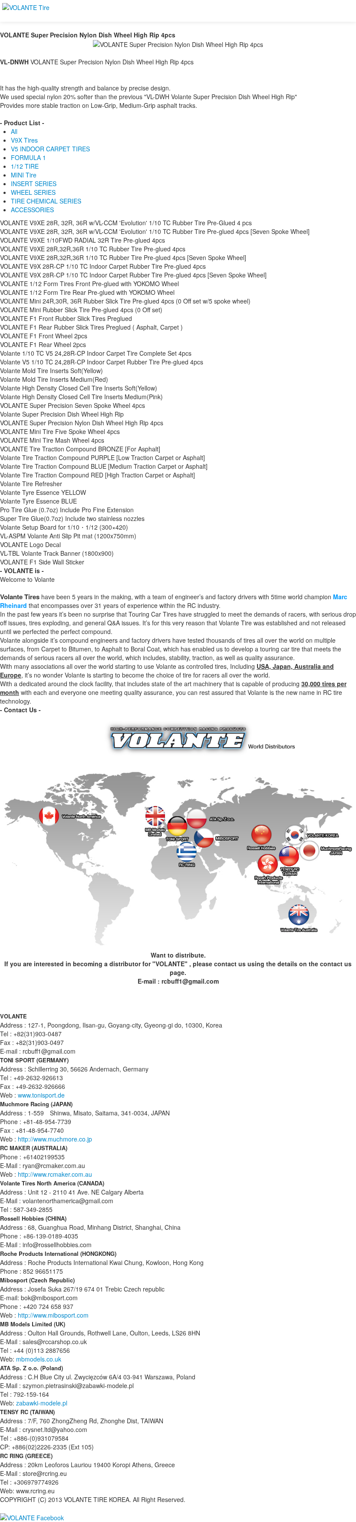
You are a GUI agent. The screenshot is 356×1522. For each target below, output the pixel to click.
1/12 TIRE (25, 166)
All (14, 131)
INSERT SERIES (33, 183)
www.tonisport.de (41, 1095)
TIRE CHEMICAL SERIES (46, 201)
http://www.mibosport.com (53, 1315)
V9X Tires (24, 140)
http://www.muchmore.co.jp (55, 1139)
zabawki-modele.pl (41, 1403)
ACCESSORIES (32, 209)
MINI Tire (23, 174)
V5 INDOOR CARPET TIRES (50, 148)
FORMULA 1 (28, 157)
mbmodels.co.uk (38, 1359)
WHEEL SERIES (33, 192)
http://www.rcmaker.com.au (55, 1174)
